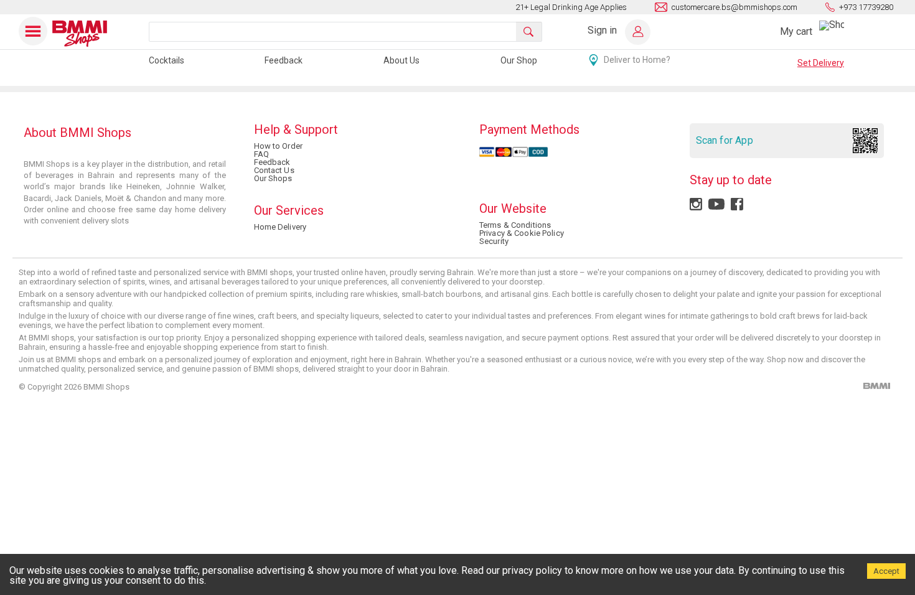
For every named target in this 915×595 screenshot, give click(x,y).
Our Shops (273, 178)
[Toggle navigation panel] (34, 31)
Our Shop (518, 60)
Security (494, 241)
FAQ (261, 154)
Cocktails (166, 60)
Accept (886, 571)
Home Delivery (280, 227)
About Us (401, 60)
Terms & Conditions (515, 225)
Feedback (284, 60)
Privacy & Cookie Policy (521, 233)
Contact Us (274, 170)
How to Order (278, 146)
